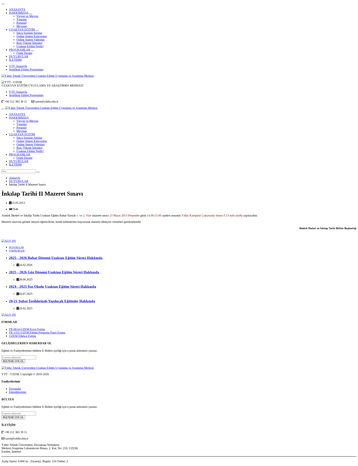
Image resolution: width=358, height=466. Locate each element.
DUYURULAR (18, 56)
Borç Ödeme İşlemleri (29, 43)
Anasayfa (14, 177)
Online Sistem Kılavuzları (31, 36)
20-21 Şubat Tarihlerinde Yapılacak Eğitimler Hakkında (52, 301)
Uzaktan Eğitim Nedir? (30, 46)
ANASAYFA (17, 9)
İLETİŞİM (15, 59)
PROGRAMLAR (19, 49)
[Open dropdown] (30, 13)
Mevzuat (21, 26)
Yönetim (21, 19)
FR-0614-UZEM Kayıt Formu (27, 329)
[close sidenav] (2, 4)
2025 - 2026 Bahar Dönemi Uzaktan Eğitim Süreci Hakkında (56, 258)
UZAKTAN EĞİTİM (22, 29)
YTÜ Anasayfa (18, 66)
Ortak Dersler (24, 53)
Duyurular (15, 388)
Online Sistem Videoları (30, 39)
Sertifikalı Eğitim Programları (26, 69)
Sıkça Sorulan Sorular (29, 32)
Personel (21, 22)
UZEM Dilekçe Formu (22, 336)
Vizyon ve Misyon (27, 16)
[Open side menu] (2, 108)
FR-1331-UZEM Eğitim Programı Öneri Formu (37, 332)
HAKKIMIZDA (19, 12)
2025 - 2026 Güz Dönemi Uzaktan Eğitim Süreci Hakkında (54, 272)
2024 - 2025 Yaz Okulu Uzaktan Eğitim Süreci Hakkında (52, 286)
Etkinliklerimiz (17, 392)
